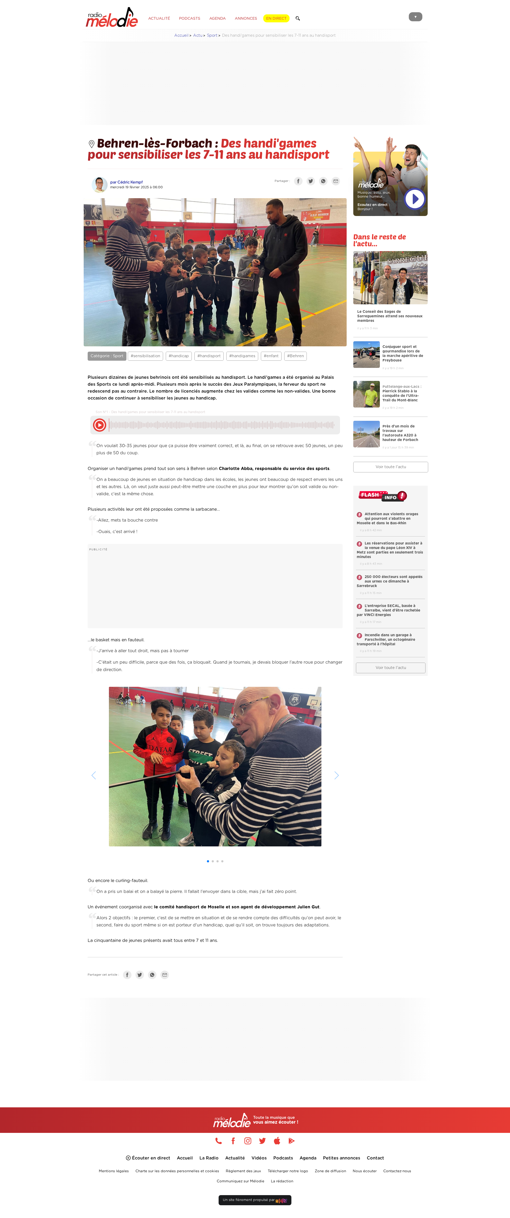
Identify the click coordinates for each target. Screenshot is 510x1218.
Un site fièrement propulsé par (249, 1200)
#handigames (242, 356)
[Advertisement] (255, 83)
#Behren (295, 356)
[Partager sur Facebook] (299, 182)
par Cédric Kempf (126, 182)
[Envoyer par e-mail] (337, 182)
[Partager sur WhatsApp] (324, 182)
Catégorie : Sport (107, 356)
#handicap (179, 356)
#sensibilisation (145, 356)
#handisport (209, 356)
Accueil (181, 36)
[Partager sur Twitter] (312, 182)
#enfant (271, 356)
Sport (212, 36)
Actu (197, 36)
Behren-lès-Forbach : (159, 142)
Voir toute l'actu (391, 467)
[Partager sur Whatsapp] (153, 976)
